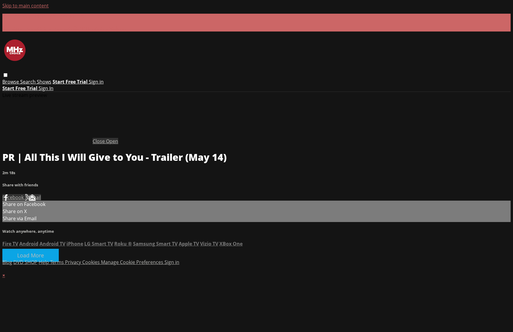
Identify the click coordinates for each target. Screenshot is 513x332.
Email (35, 197)
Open (112, 141)
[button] (5, 75)
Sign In (46, 88)
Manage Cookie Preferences (132, 262)
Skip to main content (25, 5)
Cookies (91, 262)
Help (44, 262)
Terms (57, 262)
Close (99, 141)
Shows (44, 81)
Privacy (73, 262)
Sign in (96, 81)
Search (28, 81)
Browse (11, 81)
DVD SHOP (25, 262)
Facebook (13, 197)
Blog (7, 262)
